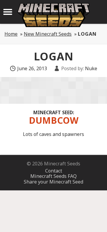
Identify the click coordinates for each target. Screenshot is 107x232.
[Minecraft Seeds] (53, 15)
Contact (53, 170)
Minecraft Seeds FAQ (53, 176)
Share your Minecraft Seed (53, 181)
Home (11, 34)
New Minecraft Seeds (48, 34)
